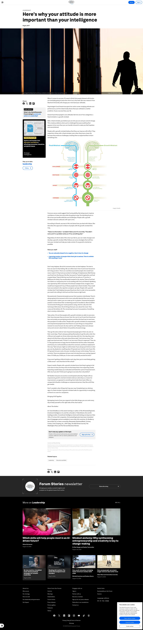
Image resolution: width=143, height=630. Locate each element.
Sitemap (71, 623)
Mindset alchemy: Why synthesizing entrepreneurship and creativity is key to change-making (95, 540)
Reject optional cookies (129, 618)
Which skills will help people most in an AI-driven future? (46, 539)
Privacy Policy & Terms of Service (71, 620)
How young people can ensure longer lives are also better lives (107, 571)
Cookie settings (129, 626)
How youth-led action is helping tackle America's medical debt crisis (82, 571)
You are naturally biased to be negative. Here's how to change (68, 253)
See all (117, 502)
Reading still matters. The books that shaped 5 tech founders (57, 571)
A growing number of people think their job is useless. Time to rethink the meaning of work (71, 257)
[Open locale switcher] (2, 626)
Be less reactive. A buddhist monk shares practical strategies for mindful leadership (33, 572)
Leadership (27, 10)
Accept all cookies (130, 622)
